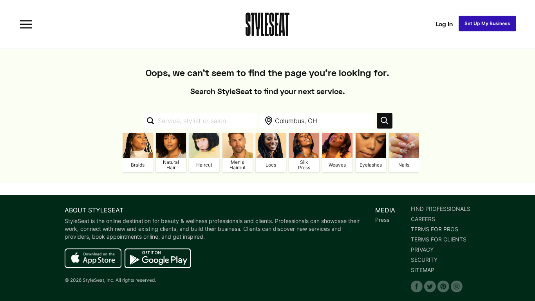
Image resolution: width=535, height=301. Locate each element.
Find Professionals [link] (440, 209)
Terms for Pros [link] (434, 229)
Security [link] (424, 260)
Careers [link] (423, 219)
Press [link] (382, 220)
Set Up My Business (487, 23)
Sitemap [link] (422, 270)
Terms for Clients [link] (438, 239)
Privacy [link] (422, 249)
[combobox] (200, 121)
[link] (93, 258)
